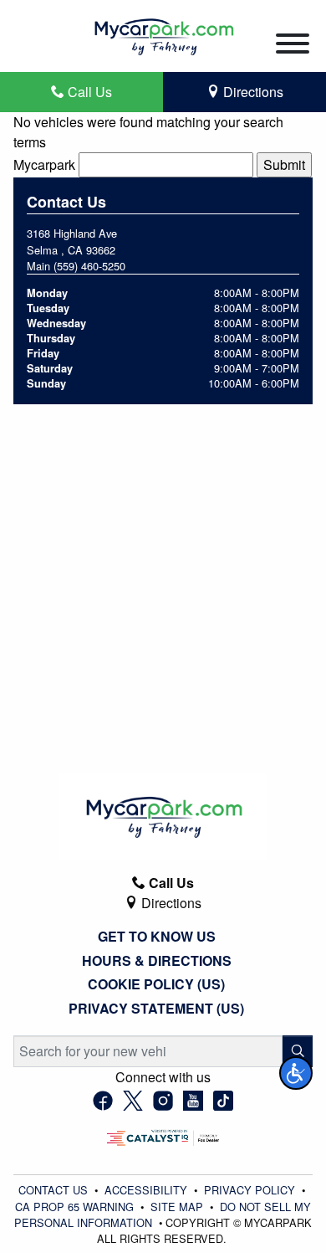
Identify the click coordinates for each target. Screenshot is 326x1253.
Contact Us (54, 1190)
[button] (296, 1073)
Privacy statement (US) (156, 1008)
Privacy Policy (251, 1190)
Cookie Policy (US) (156, 984)
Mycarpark (44, 164)
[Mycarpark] (163, 34)
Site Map (178, 1206)
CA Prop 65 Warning (76, 1206)
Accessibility (147, 1190)
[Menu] (292, 46)
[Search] (298, 1051)
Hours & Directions (157, 960)
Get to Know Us (157, 936)
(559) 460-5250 (89, 266)
